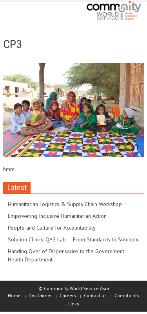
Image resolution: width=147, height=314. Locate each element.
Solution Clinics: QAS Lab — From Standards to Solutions (74, 239)
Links (73, 304)
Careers (68, 295)
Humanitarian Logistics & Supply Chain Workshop (65, 204)
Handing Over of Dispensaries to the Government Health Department (66, 255)
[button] (30, 12)
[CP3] (73, 111)
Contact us (95, 295)
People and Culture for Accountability (52, 227)
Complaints (126, 295)
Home (14, 295)
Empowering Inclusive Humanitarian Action (57, 215)
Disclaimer (40, 295)
